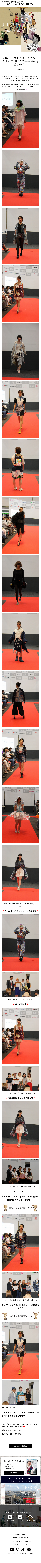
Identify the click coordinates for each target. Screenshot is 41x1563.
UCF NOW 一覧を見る (20, 1446)
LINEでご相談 (10, 1520)
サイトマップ (27, 1544)
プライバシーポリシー (15, 1544)
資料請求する (14, 1473)
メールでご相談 (19, 1520)
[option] (20, 1493)
